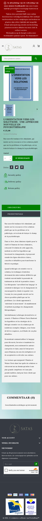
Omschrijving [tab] (14, 207)
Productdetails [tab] (15, 214)
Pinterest (22, 167)
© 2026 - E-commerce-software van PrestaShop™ (21, 518)
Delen (11, 167)
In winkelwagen (23, 158)
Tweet (16, 167)
